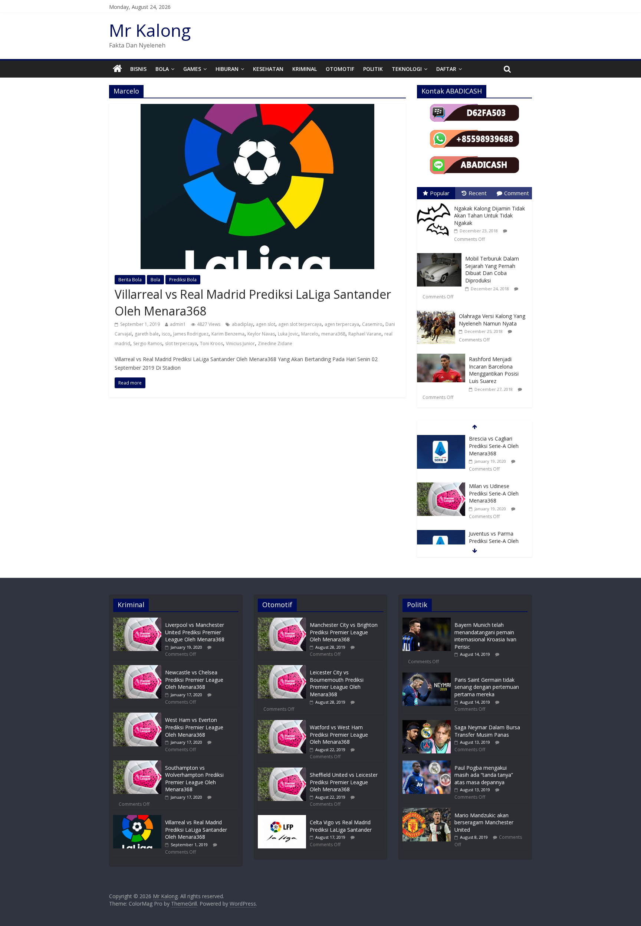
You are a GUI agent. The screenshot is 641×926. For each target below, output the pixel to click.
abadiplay (242, 324)
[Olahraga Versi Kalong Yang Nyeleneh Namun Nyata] (438, 310)
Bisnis (138, 68)
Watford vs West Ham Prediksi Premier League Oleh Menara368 (339, 734)
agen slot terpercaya (300, 324)
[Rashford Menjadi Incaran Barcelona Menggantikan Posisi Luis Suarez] (443, 353)
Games (192, 68)
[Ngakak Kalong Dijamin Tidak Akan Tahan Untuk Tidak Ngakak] (435, 203)
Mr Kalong (150, 30)
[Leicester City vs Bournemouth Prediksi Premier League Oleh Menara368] (282, 668)
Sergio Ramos (147, 343)
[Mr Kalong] (117, 69)
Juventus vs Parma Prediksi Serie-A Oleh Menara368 (494, 541)
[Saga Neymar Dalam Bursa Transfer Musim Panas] (426, 723)
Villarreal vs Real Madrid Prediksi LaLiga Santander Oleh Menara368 (196, 829)
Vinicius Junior (240, 343)
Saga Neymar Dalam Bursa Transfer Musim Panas (487, 731)
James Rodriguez (190, 334)
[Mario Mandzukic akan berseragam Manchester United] (426, 811)
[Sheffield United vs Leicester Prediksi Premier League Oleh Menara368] (282, 771)
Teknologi (407, 68)
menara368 (333, 334)
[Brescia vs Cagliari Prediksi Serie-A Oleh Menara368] (441, 438)
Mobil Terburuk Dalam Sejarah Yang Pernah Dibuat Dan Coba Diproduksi (492, 269)
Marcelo (309, 334)
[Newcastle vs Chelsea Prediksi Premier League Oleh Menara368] (137, 668)
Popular (440, 193)
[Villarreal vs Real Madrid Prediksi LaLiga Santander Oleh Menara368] (257, 108)
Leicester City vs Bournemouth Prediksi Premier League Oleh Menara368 (337, 683)
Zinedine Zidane (275, 343)
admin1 (178, 324)
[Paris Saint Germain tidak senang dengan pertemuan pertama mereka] (426, 676)
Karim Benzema (227, 334)
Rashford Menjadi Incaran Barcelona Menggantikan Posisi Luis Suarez (494, 370)
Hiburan (227, 68)
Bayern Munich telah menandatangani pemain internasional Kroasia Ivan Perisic (485, 635)
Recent (478, 193)
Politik (373, 68)
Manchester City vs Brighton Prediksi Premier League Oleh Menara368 (344, 632)
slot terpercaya (181, 343)
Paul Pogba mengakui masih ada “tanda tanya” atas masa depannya (483, 775)
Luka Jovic (288, 334)
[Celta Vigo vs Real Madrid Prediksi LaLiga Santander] (282, 818)
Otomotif (340, 68)
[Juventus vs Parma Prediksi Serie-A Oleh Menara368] (441, 533)
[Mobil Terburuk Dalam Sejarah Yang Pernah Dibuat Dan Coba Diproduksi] (441, 253)
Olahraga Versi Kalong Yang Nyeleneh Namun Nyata (492, 320)
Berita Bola (130, 280)
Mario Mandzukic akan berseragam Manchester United (483, 822)
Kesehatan (268, 68)
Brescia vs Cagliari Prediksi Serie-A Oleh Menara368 (494, 446)
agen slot (265, 324)
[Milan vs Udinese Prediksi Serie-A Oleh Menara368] (441, 486)
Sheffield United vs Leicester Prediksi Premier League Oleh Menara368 (344, 782)
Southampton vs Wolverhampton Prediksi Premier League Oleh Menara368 (194, 778)
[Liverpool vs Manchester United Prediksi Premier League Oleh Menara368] (137, 621)
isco (166, 334)
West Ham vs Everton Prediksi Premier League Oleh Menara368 (194, 727)
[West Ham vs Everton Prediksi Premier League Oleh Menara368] (137, 716)
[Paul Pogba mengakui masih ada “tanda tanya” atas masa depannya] (426, 764)
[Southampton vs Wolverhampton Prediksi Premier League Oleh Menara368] (137, 764)
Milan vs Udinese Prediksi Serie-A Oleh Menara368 (494, 493)
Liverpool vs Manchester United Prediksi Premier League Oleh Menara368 (194, 632)
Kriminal (304, 68)
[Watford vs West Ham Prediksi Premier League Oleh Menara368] (282, 723)
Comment (516, 193)
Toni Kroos (211, 343)
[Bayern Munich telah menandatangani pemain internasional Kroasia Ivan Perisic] (426, 621)
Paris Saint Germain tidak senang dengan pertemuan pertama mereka (486, 687)
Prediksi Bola (183, 280)
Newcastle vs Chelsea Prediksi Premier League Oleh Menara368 (194, 679)
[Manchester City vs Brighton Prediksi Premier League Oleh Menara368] (282, 621)
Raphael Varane (364, 334)
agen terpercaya (342, 324)
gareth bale (147, 334)
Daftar (446, 68)
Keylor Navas (261, 334)
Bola (162, 68)
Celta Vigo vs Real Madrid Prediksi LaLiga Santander (341, 826)
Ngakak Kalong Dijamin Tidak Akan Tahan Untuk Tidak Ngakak (489, 215)
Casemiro (372, 324)
